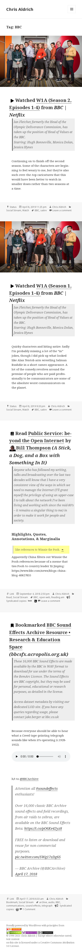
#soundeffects (47, 788)
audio (51, 902)
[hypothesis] (35, 601)
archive (43, 902)
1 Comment (29, 909)
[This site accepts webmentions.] (29, 932)
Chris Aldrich (19, 9)
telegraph (47, 905)
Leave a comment (62, 210)
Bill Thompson (33, 448)
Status (13, 207)
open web (44, 597)
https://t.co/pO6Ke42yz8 (43, 828)
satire (43, 210)
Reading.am (57, 597)
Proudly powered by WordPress (24, 925)
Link (12, 593)
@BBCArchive (29, 779)
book (30, 600)
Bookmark (12, 902)
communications (15, 905)
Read (9, 597)
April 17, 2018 (26, 874)
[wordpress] (16, 909)
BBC (37, 210)
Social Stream (13, 210)
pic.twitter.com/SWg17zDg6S (38, 857)
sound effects (33, 905)
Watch (25, 210)
